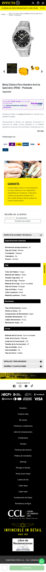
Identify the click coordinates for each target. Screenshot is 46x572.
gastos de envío (25, 114)
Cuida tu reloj (23, 414)
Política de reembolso (23, 456)
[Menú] (43, 2)
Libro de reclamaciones (23, 432)
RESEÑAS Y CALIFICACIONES (15, 366)
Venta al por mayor (23, 474)
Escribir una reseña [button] (22, 221)
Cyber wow (23, 492)
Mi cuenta (23, 420)
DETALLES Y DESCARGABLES (15, 361)
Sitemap (23, 462)
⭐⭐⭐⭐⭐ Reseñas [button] (44, 274)
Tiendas (23, 444)
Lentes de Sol (23, 480)
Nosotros (23, 408)
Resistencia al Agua (23, 503)
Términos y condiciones (23, 426)
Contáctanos (23, 438)
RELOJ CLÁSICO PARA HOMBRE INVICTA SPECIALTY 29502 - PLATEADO (26, 14)
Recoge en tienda (23, 468)
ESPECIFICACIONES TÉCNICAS (18, 235)
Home (3, 14)
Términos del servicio (23, 450)
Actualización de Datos (23, 498)
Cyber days (23, 486)
